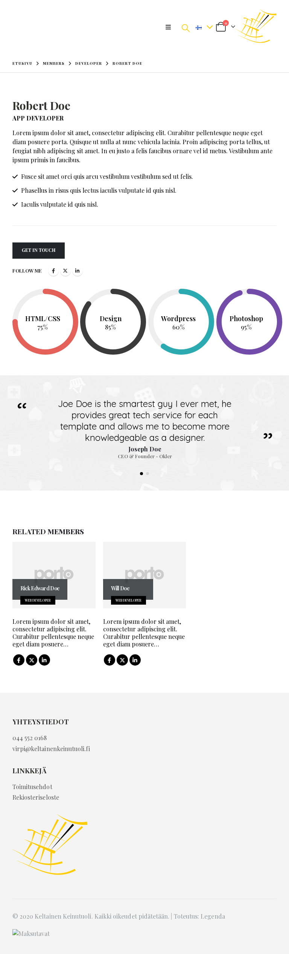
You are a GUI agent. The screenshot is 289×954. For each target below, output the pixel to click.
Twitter (65, 270)
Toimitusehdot (32, 787)
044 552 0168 (29, 738)
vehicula (149, 142)
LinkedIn (77, 270)
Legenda (213, 916)
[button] (170, 27)
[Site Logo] (256, 27)
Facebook (53, 270)
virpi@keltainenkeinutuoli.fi (51, 749)
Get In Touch (38, 250)
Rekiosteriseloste (35, 797)
